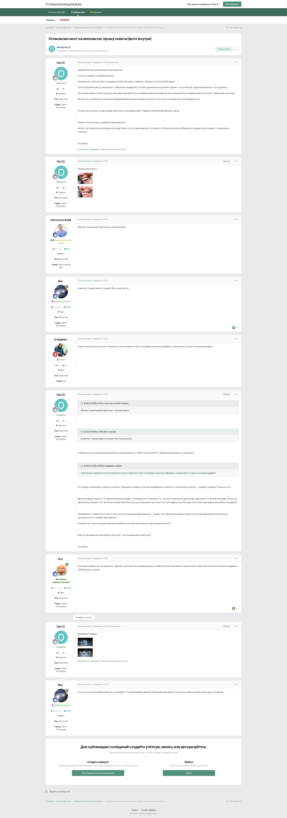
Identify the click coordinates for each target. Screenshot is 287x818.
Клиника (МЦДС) (57, 12)
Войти (189, 773)
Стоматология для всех (64, 4)
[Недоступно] (85, 178)
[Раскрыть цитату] (82, 403)
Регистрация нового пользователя (98, 773)
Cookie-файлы (148, 810)
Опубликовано (93, 62)
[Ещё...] (236, 62)
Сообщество (78, 12)
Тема (134, 810)
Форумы (50, 20)
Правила (65, 20)
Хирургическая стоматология (92, 50)
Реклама (97, 12)
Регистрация (232, 4)
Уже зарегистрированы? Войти (203, 4)
